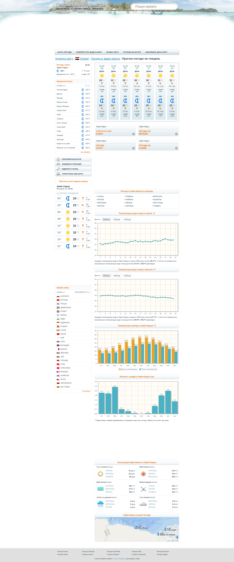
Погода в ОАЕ (136, 551)
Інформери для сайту (156, 52)
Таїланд (64, 360)
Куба (63, 341)
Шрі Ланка (65, 387)
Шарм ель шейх (63, 143)
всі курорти (85, 152)
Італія (63, 330)
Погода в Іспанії (87, 554)
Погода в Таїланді (88, 551)
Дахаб (59, 94)
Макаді (60, 98)
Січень (101, 196)
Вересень (157, 196)
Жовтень (157, 200)
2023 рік (127, 276)
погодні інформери (119, 559)
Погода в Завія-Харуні (105, 58)
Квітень (101, 206)
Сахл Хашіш (62, 123)
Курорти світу (64, 58)
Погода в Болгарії (163, 551)
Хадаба (60, 135)
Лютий (101, 200)
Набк (59, 114)
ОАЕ (62, 357)
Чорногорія (66, 383)
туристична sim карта (72, 174)
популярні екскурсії (71, 159)
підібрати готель (70, 169)
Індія (62, 319)
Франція (64, 372)
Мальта (63, 349)
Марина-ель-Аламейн (66, 148)
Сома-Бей (61, 127)
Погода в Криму (162, 554)
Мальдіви (64, 345)
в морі (103, 132)
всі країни (86, 391)
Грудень (157, 206)
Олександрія (62, 90)
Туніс (62, 364)
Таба (59, 131)
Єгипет (84, 58)
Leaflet (168, 541)
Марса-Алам (62, 102)
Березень (102, 203)
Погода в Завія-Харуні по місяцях (137, 191)
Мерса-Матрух (63, 106)
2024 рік (127, 219)
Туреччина (65, 368)
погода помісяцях (145, 132)
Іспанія (63, 326)
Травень (129, 196)
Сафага (60, 119)
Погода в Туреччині (113, 551)
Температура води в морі (89, 52)
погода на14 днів (145, 146)
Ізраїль (63, 315)
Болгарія (65, 296)
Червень (129, 200)
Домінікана (66, 307)
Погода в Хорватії (113, 554)
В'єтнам (64, 300)
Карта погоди (65, 52)
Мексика (64, 353)
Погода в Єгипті (62, 551)
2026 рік (106, 219)
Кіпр (62, 338)
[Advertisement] (117, 31)
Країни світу (112, 52)
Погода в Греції (62, 554)
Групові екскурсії (132, 52)
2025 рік (117, 219)
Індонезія (64, 323)
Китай (63, 334)
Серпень (129, 206)
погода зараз (100, 146)
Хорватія (65, 375)
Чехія (63, 379)
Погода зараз (63, 65)
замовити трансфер (72, 164)
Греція (63, 304)
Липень (128, 203)
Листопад (157, 203)
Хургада (60, 139)
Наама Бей (61, 110)
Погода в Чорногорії (139, 554)
